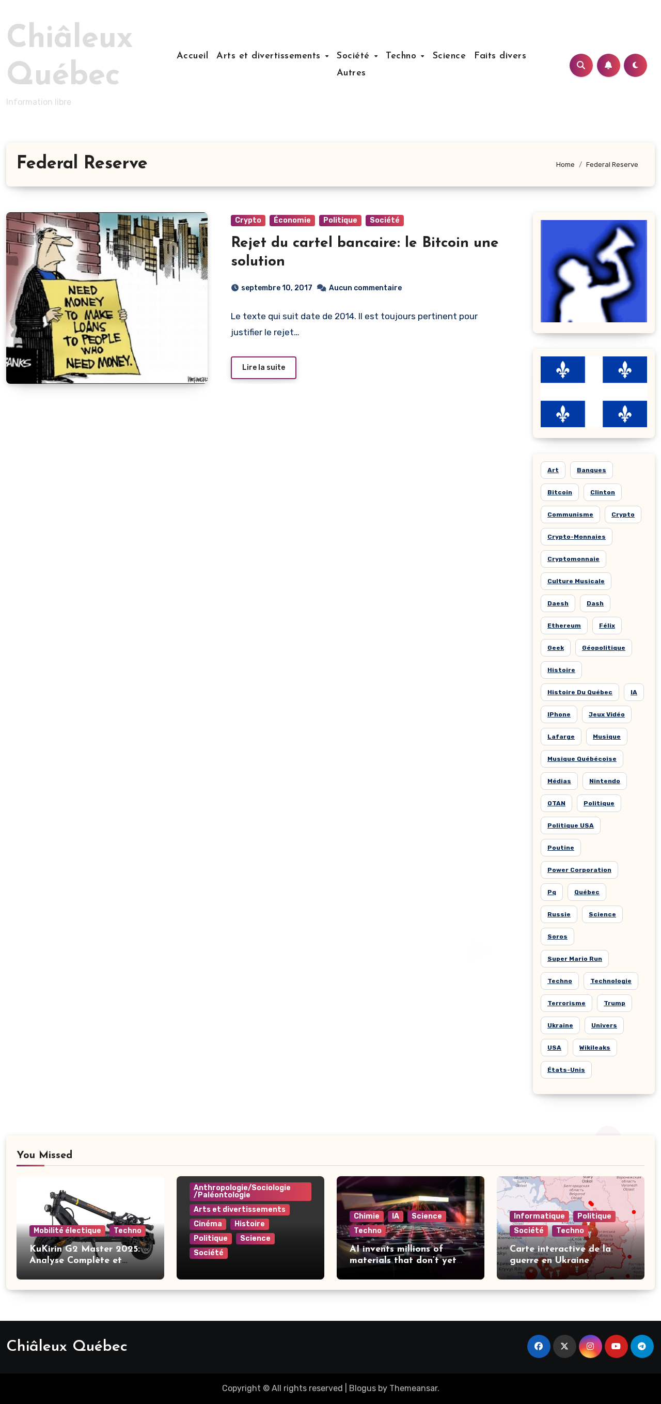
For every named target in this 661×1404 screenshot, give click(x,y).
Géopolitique (603, 647)
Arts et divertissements (270, 56)
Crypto (248, 220)
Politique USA (570, 825)
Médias (559, 781)
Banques (591, 470)
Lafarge (561, 736)
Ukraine (560, 1025)
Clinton (602, 492)
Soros (557, 936)
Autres (351, 73)
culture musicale (576, 581)
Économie (292, 220)
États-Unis (566, 1069)
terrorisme (566, 1003)
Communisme (570, 514)
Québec (587, 892)
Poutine (560, 847)
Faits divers (500, 56)
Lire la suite (263, 367)
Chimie (367, 1216)
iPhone (559, 714)
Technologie (611, 981)
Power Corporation (579, 869)
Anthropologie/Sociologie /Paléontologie (242, 1191)
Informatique (539, 1216)
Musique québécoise (582, 758)
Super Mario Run (574, 958)
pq (551, 892)
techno (559, 981)
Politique (340, 220)
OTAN (556, 803)
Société (355, 56)
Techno (403, 56)
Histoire (249, 1224)
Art (553, 470)
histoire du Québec (579, 692)
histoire (561, 670)
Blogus (362, 1388)
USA (554, 1047)
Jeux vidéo (607, 714)
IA (634, 692)
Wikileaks (594, 1047)
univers (604, 1025)
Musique (607, 736)
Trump (614, 1003)
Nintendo (604, 781)
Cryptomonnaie (573, 559)
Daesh (558, 603)
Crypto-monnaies (576, 536)
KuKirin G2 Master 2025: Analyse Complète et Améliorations (84, 1260)
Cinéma (208, 1224)
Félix (607, 625)
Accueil (193, 56)
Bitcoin (559, 492)
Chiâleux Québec (67, 1347)
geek (555, 647)
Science (449, 56)
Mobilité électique (67, 1230)
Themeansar (413, 1388)
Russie (559, 914)
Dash (595, 603)
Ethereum (564, 625)
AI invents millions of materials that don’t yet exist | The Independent (403, 1260)
